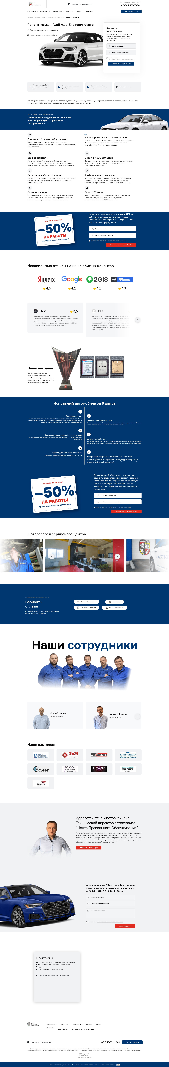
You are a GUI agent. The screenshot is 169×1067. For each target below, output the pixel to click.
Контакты (89, 11)
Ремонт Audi (39, 17)
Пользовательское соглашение (83, 1029)
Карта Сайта (62, 1029)
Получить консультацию (121, 64)
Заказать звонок (131, 11)
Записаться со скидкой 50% (121, 245)
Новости (69, 11)
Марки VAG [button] (44, 11)
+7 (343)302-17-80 (130, 5)
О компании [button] (31, 11)
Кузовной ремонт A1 (56, 17)
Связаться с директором (88, 848)
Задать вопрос (125, 926)
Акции (79, 11)
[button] (137, 320)
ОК (118, 1065)
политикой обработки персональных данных (121, 59)
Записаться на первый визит (126, 511)
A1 (46, 17)
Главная (30, 17)
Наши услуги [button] (57, 11)
